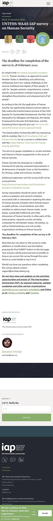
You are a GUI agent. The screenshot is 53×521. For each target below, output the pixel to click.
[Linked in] (25, 52)
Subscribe (26, 417)
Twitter (11, 293)
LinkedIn (20, 293)
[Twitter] (13, 52)
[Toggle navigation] (49, 4)
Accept (45, 513)
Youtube (34, 293)
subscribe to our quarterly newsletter (20, 289)
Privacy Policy (6, 470)
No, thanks (34, 513)
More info (15, 519)
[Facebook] (19, 52)
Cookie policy (6, 467)
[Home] (7, 4)
